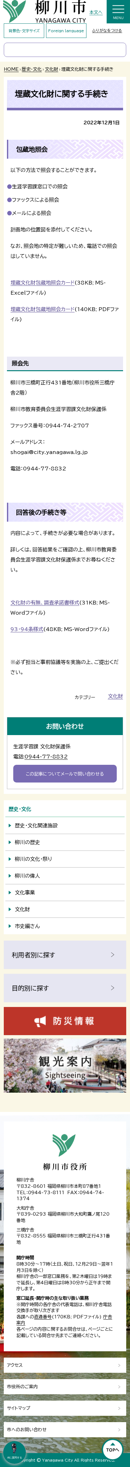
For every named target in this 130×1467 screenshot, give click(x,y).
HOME (11, 69)
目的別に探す (30, 988)
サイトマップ (18, 1408)
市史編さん (27, 926)
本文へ (96, 12)
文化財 (51, 69)
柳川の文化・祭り (33, 859)
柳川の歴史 (27, 842)
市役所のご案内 (22, 1386)
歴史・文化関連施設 (36, 825)
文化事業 (25, 892)
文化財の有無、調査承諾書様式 (44, 602)
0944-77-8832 (46, 756)
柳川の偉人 (27, 875)
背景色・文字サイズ (24, 31)
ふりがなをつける (107, 30)
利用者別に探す (33, 955)
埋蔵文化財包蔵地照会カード (42, 282)
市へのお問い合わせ (27, 1429)
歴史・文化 (32, 69)
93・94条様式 (26, 629)
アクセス (15, 1365)
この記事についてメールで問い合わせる (65, 774)
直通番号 (43, 1317)
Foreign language (66, 31)
